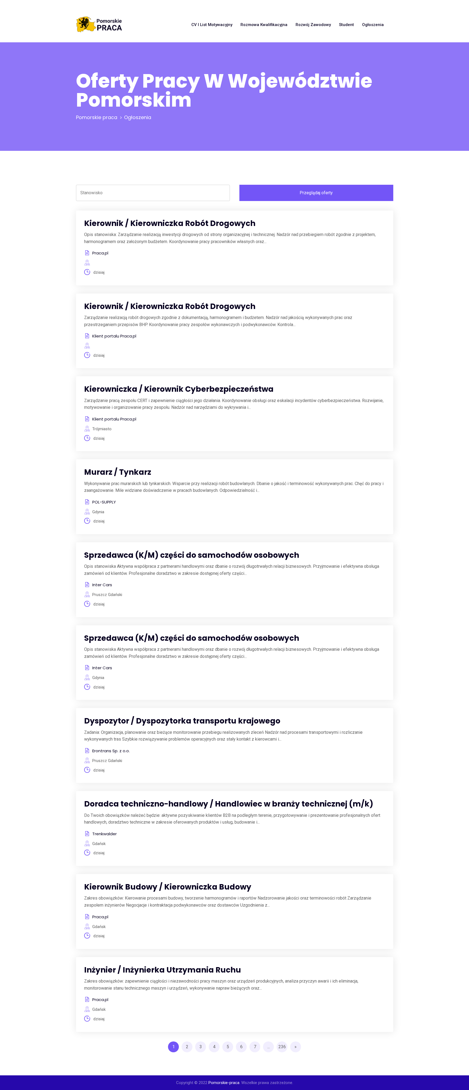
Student (346, 24)
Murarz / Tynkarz (117, 472)
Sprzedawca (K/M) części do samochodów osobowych (191, 555)
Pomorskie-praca (223, 1082)
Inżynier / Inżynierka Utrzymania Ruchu (162, 970)
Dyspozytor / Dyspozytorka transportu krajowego (182, 721)
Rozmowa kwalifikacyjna (263, 24)
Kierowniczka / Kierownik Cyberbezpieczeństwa (179, 389)
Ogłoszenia (373, 24)
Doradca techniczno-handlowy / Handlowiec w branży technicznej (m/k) (228, 804)
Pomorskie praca (96, 117)
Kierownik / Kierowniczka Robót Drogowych (169, 223)
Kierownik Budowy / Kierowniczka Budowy (167, 887)
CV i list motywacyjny (211, 24)
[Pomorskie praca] (99, 24)
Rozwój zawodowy (313, 24)
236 (282, 1046)
